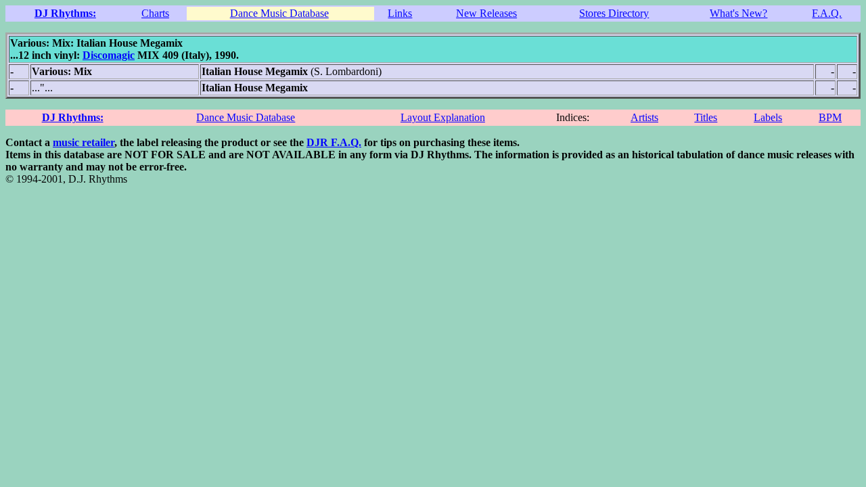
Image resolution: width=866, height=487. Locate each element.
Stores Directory (614, 13)
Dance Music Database (279, 13)
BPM (830, 117)
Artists (644, 117)
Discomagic (109, 55)
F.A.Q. (827, 13)
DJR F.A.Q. (333, 142)
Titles (705, 117)
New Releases (486, 13)
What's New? (738, 13)
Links (400, 13)
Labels (768, 117)
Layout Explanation (443, 117)
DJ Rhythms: (65, 13)
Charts (155, 13)
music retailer (83, 142)
